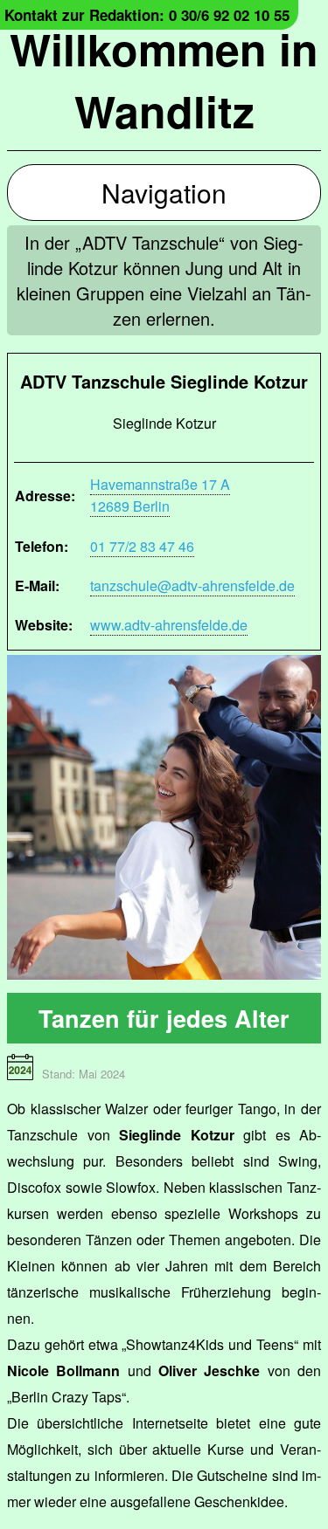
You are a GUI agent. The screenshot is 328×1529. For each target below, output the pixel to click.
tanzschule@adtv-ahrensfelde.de (192, 585)
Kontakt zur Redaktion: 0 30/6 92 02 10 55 (147, 14)
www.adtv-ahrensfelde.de (169, 625)
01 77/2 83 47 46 (142, 546)
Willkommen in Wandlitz (164, 79)
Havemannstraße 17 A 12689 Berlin (160, 495)
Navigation (164, 192)
